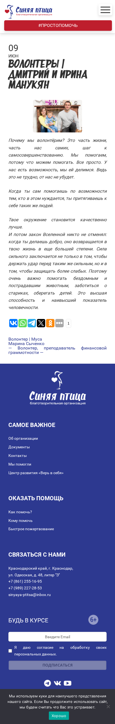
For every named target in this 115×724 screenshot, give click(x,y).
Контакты (17, 455)
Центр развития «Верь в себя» (36, 473)
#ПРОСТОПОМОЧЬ (58, 25)
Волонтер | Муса (25, 339)
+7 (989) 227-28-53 (25, 588)
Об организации (23, 438)
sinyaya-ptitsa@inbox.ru (29, 594)
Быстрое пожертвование (31, 529)
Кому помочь (20, 520)
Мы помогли (19, 464)
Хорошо (59, 715)
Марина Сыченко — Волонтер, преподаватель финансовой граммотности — (57, 348)
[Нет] (108, 706)
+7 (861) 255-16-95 (25, 581)
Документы (19, 447)
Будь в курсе (28, 620)
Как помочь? (20, 512)
